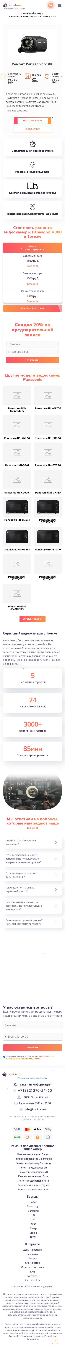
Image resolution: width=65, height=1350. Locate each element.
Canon (33, 1202)
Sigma (33, 1232)
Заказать (32, 266)
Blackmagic (33, 1206)
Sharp (33, 1228)
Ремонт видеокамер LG (33, 1167)
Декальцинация (32, 255)
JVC (33, 1219)
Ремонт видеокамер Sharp (33, 1180)
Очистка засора (32, 273)
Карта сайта (32, 1280)
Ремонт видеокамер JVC (33, 1172)
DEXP (33, 1237)
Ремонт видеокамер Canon (33, 1154)
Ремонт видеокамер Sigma (33, 1185)
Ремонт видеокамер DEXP (33, 1189)
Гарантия (32, 1254)
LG (33, 1215)
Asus (33, 1224)
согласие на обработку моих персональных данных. (30, 1057)
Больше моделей (32, 619)
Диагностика (32, 1262)
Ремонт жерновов (32, 291)
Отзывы (32, 1258)
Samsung (33, 1210)
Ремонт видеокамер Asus (33, 1176)
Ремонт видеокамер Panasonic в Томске (29, 16)
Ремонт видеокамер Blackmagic (33, 1158)
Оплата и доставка (32, 1267)
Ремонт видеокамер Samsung (33, 1163)
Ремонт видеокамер (31, 13)
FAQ (32, 1271)
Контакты (32, 1276)
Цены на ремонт (32, 1249)
